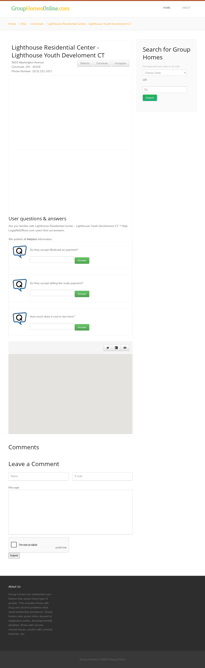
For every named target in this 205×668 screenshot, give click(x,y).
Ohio (23, 23)
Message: (14, 487)
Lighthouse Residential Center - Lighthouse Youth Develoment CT (89, 23)
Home (12, 23)
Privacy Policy (117, 659)
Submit (14, 555)
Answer (82, 260)
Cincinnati (37, 23)
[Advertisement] (70, 106)
